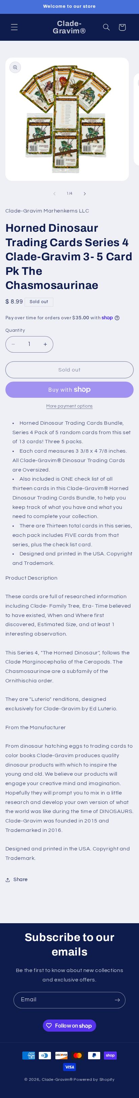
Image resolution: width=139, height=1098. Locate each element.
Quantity (15, 330)
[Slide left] (54, 193)
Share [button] (20, 879)
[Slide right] (84, 193)
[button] (14, 27)
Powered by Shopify (94, 1079)
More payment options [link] (69, 406)
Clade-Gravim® (57, 1079)
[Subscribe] (117, 1000)
